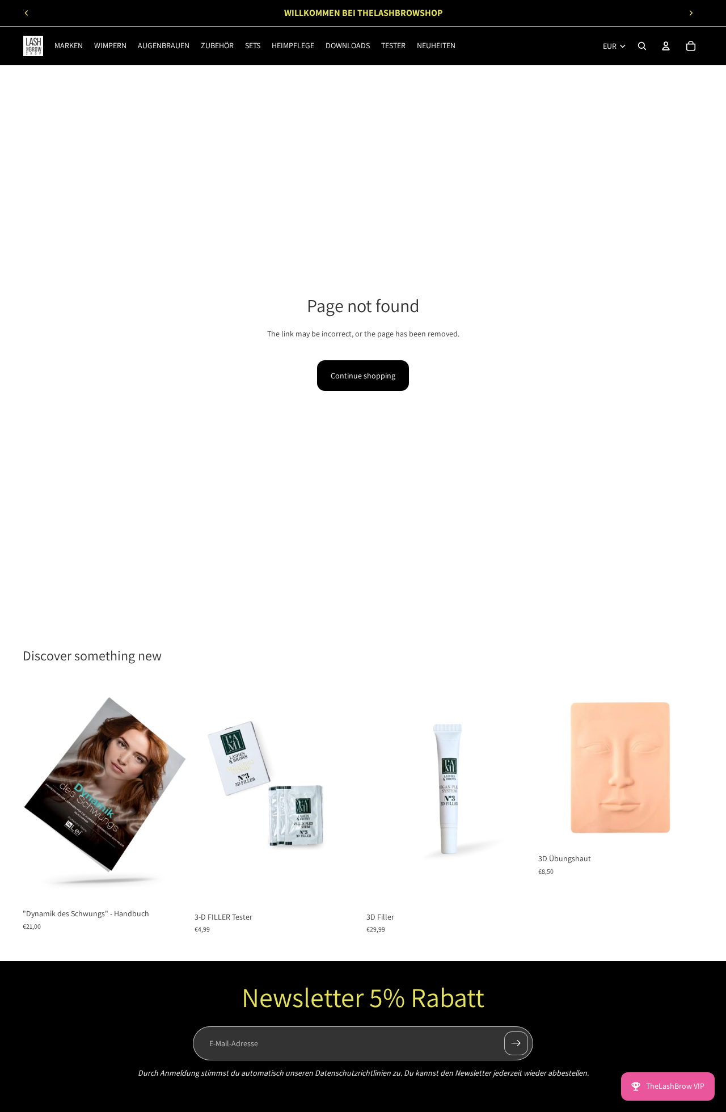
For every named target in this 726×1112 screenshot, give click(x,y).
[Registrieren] (516, 1043)
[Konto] (665, 45)
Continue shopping (363, 375)
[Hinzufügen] (170, 885)
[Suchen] (642, 45)
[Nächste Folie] (690, 13)
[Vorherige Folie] (26, 13)
